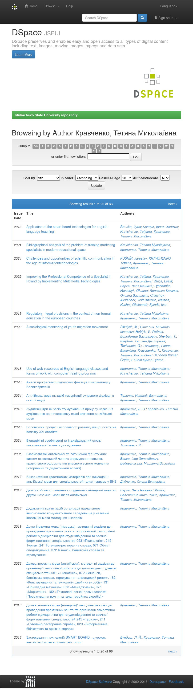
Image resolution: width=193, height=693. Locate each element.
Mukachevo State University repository (46, 115)
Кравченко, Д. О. (133, 408)
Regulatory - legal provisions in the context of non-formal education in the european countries (68, 315)
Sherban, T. (167, 336)
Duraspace (157, 681)
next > (172, 203)
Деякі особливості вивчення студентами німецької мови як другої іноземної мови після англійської (71, 492)
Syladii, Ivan (158, 304)
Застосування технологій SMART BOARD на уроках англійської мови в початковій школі (66, 639)
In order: (67, 177)
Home (33, 6)
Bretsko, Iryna (130, 226)
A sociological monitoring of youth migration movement (67, 326)
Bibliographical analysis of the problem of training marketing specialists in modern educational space (70, 247)
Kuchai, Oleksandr (134, 304)
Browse (51, 6)
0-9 (36, 146)
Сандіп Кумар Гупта (147, 359)
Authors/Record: (146, 177)
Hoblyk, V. (143, 331)
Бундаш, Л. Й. (131, 637)
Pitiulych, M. (129, 326)
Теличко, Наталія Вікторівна (143, 395)
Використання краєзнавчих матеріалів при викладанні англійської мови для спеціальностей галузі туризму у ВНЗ (71, 479)
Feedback (176, 681)
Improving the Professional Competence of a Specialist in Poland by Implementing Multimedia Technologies (68, 278)
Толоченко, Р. (131, 445)
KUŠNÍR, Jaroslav (133, 258)
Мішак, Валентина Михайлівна (142, 492)
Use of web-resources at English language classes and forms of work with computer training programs (67, 370)
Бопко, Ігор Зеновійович (139, 458)
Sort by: (30, 177)
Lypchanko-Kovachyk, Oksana (146, 288)
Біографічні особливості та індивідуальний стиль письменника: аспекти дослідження (63, 442)
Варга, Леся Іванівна (136, 285)
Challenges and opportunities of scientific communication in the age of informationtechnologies (70, 260)
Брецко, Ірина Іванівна (160, 226)
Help (69, 6)
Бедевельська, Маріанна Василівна (147, 463)
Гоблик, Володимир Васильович (142, 333)
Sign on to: (166, 17)
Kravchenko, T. (149, 350)
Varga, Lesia (162, 281)
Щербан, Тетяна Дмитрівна (142, 340)
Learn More (23, 54)
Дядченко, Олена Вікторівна (142, 481)
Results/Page (109, 177)
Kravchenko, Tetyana (136, 231)
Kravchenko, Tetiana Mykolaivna (144, 313)
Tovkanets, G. (130, 345)
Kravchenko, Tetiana (135, 276)
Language (167, 6)
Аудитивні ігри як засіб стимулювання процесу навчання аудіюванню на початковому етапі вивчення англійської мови (69, 413)
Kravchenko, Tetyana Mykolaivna (144, 373)
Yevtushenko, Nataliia (153, 300)
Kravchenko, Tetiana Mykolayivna (145, 244)
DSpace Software (99, 681)
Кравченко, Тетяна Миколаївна (145, 233)
